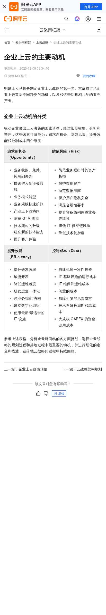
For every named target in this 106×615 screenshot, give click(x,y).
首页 (7, 42)
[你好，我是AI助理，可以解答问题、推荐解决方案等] (77, 18)
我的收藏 (89, 75)
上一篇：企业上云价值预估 (25, 369)
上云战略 (42, 42)
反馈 (61, 393)
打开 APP (91, 6)
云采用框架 (23, 42)
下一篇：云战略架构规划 (82, 369)
